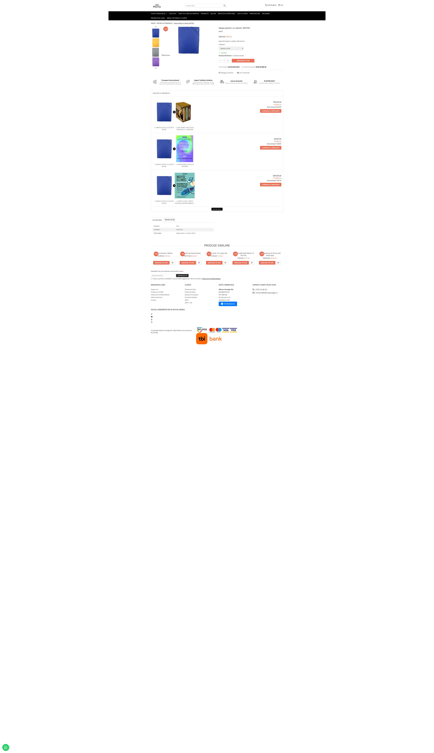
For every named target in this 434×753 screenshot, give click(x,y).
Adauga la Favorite (226, 73)
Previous (155, 27)
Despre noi (154, 289)
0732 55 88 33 (261, 289)
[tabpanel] (188, 40)
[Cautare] (225, 6)
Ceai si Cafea (242, 13)
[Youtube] (151, 317)
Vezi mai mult (217, 209)
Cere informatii (244, 73)
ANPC (187, 300)
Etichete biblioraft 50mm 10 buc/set (243, 254)
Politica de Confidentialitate (211, 279)
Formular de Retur (191, 297)
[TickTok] (151, 319)
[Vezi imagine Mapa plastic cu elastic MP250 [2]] (155, 52)
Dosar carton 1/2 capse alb (217, 253)
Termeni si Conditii (157, 292)
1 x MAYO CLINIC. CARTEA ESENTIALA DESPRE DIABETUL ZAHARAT (185, 202)
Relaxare (266, 13)
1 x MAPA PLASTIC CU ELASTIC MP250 (164, 129)
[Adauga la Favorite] (172, 263)
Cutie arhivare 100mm (164, 253)
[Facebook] (151, 314)
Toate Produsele (158, 13)
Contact (153, 300)
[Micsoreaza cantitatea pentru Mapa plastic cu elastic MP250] (220, 60)
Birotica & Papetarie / (165, 23)
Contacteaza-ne (229, 304)
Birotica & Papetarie (226, 13)
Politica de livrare (156, 297)
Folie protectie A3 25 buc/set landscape (270, 254)
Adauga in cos (243, 61)
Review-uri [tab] (170, 220)
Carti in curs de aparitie (188, 13)
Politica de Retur (190, 292)
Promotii (205, 13)
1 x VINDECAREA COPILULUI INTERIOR (185, 165)
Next (155, 68)
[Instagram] (151, 322)
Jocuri (213, 13)
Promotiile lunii (158, 18)
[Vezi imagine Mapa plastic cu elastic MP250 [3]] (155, 62)
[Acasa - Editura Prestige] (162, 6)
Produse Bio (255, 13)
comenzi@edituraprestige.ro (266, 293)
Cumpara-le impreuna (271, 111)
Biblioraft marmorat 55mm (190, 253)
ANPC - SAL (188, 303)
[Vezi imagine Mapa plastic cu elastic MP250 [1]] (155, 42)
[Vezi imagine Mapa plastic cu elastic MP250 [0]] (155, 33)
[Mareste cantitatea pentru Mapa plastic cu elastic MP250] (228, 60)
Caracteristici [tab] (157, 220)
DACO (221, 31)
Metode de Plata (190, 289)
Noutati (172, 13)
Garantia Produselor (191, 295)
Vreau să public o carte (177, 18)
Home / (154, 23)
